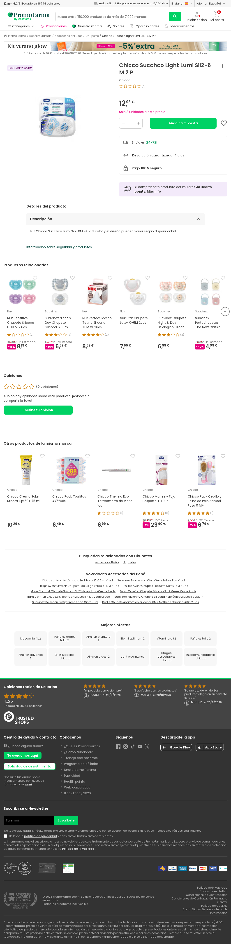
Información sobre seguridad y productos (59, 247)
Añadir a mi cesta (183, 123)
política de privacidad (40, 836)
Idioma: (208, 3)
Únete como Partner (80, 769)
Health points (74, 781)
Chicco (124, 80)
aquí (28, 784)
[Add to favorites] (223, 123)
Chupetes (92, 36)
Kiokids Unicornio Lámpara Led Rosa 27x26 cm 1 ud (77, 580)
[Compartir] (222, 67)
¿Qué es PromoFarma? (82, 746)
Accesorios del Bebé (68, 36)
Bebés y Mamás (40, 36)
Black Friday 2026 (77, 793)
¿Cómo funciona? (78, 752)
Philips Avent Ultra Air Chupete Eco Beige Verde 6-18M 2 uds (79, 586)
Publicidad (72, 775)
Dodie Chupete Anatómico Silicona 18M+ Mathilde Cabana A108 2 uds (150, 602)
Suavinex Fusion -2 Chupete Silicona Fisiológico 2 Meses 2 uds (157, 597)
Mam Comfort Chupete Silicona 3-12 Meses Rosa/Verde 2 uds (73, 591)
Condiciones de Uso (213, 891)
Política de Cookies (214, 906)
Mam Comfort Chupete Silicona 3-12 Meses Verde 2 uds (158, 591)
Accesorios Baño (107, 562)
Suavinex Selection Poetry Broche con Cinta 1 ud (65, 602)
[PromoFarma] (28, 16)
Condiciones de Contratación (206, 895)
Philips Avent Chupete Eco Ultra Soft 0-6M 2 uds (156, 586)
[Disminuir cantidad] (123, 123)
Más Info (154, 191)
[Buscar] (175, 16)
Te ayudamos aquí (22, 755)
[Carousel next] (225, 311)
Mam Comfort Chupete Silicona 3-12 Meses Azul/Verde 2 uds (68, 597)
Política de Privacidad (78, 849)
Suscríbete (66, 820)
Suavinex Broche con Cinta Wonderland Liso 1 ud (151, 580)
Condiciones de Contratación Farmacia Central (199, 900)
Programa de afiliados (81, 764)
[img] (58, 119)
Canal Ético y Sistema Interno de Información (204, 911)
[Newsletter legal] (6, 836)
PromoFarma (17, 36)
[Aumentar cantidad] (138, 123)
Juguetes (129, 562)
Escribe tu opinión (38, 410)
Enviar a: (177, 3)
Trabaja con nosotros (81, 758)
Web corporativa (77, 787)
